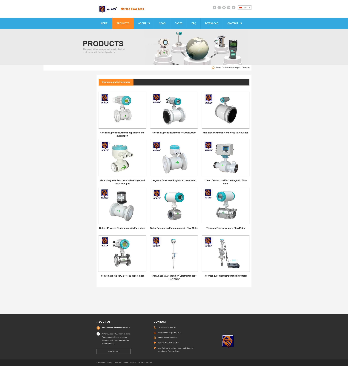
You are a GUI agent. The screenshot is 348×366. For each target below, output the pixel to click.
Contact (160, 321)
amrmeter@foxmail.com (172, 333)
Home (104, 23)
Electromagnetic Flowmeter (239, 68)
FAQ (194, 23)
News (162, 23)
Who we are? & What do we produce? (116, 328)
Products (123, 23)
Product (225, 68)
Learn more (113, 351)
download (211, 23)
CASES (178, 23)
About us (144, 23)
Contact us (234, 23)
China (245, 8)
